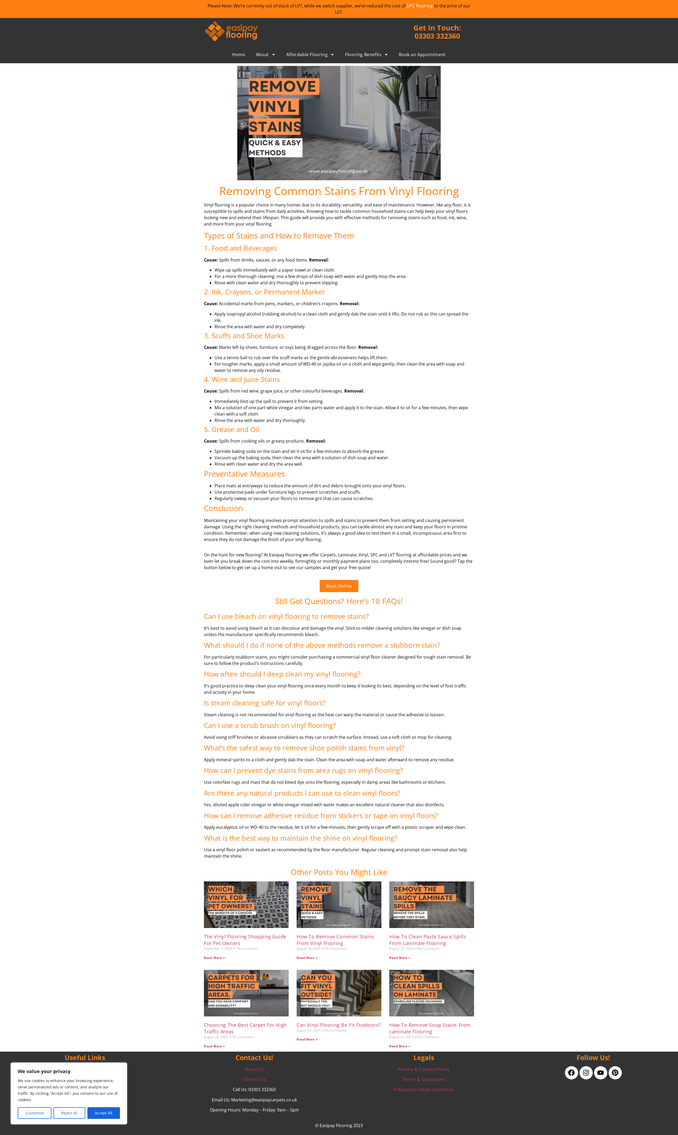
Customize (34, 1112)
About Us (254, 1069)
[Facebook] (571, 1072)
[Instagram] (586, 1072)
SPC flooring (420, 6)
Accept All (103, 1112)
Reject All (69, 1112)
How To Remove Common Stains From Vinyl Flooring (335, 939)
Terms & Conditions (424, 1079)
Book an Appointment (422, 54)
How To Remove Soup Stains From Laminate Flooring (430, 1028)
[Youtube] (600, 1072)
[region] (69, 1093)
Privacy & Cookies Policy (423, 1069)
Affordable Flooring (307, 54)
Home (238, 54)
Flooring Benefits (363, 54)
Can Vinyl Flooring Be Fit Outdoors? (339, 1025)
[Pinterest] (615, 1072)
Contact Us (254, 1079)
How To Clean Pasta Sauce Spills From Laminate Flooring (427, 939)
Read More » (214, 958)
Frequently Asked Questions (424, 1089)
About (262, 54)
